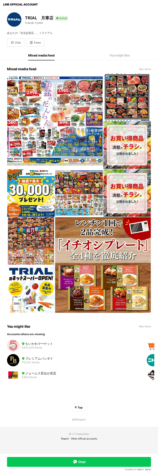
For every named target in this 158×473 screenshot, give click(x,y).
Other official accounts (84, 438)
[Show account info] (61, 18)
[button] (35, 42)
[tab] (41, 55)
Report (65, 438)
